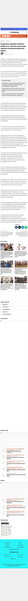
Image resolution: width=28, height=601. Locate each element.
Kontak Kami (20, 547)
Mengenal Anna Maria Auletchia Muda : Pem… (16, 470)
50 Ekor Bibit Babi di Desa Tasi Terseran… (14, 452)
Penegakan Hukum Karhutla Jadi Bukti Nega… (16, 475)
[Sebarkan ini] (16, 227)
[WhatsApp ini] (26, 227)
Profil (15, 468)
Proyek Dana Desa (7, 314)
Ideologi (17, 467)
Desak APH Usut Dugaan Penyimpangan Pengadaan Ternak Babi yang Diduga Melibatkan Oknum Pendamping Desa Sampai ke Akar (13, 85)
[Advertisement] (14, 14)
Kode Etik (7, 545)
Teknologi (15, 512)
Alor (8, 448)
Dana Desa (5, 304)
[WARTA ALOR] (14, 32)
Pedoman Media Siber (14, 549)
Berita (10, 448)
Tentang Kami (7, 547)
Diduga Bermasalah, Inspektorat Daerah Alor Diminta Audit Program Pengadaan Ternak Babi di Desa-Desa (21, 287)
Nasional (8, 468)
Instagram (21, 556)
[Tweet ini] (19, 227)
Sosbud (18, 468)
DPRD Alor (5, 311)
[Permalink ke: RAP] (2, 53)
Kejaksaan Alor (6, 309)
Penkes (22, 455)
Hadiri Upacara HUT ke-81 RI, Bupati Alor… (15, 515)
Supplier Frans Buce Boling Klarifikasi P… (16, 464)
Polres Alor (6, 307)
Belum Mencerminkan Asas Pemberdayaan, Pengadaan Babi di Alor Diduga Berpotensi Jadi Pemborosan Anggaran (21, 271)
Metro (13, 448)
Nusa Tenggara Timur (19, 448)
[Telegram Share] (22, 227)
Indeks (20, 543)
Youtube (14, 558)
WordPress (8, 556)
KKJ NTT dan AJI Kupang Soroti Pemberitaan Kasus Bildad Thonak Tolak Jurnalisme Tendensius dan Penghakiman (7, 287)
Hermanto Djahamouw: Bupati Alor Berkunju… (15, 458)
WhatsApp (21, 554)
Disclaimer (20, 545)
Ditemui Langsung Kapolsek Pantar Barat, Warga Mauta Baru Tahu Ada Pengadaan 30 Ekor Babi (6, 271)
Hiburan (13, 467)
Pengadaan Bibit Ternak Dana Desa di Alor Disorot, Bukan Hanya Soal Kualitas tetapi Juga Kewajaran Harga (13, 90)
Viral (14, 450)
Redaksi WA (7, 543)
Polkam (8, 456)
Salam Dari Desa (10, 450)
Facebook (8, 554)
